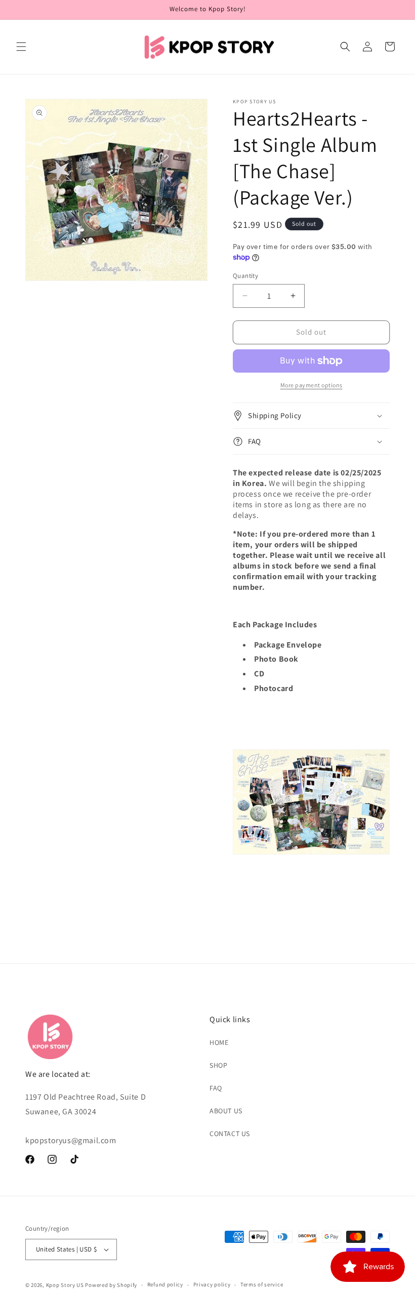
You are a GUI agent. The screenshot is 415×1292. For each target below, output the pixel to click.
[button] (21, 46)
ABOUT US (226, 1110)
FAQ (216, 1088)
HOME (219, 1042)
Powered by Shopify (111, 1284)
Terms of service (261, 1284)
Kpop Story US (65, 1284)
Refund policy (165, 1284)
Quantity (245, 275)
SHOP (218, 1065)
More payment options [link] (311, 385)
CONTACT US (230, 1133)
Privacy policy (212, 1284)
